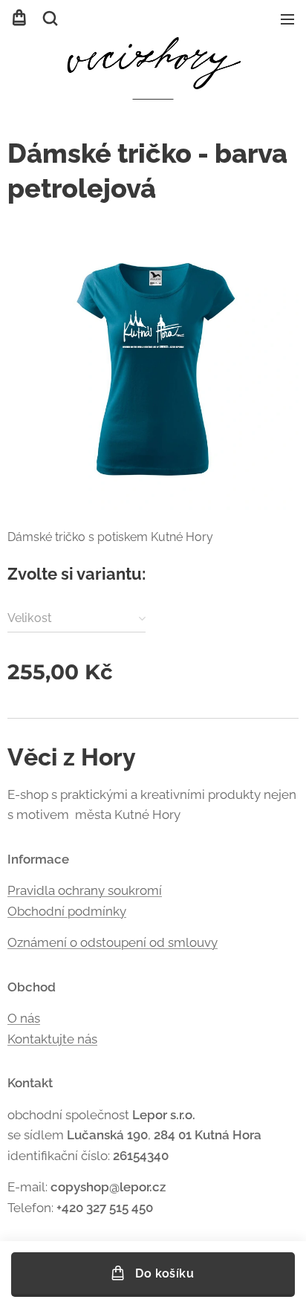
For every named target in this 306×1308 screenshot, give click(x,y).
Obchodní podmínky (66, 911)
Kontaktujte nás (52, 1039)
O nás (23, 1018)
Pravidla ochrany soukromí (84, 890)
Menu (287, 18)
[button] (50, 18)
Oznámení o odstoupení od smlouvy (112, 942)
